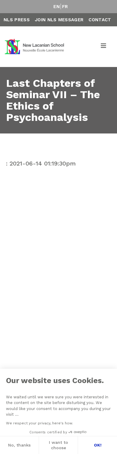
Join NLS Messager (59, 19)
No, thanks (19, 445)
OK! (97, 445)
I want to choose (58, 445)
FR (65, 6)
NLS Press (17, 19)
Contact (99, 19)
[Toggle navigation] (103, 47)
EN (56, 6)
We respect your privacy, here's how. (39, 423)
